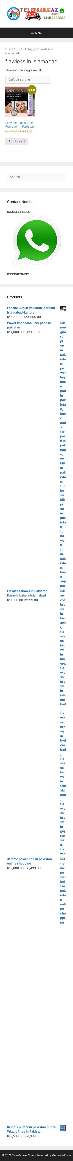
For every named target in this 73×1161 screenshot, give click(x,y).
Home (9, 49)
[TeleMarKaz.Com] (36, 13)
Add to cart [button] (16, 141)
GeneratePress (61, 1155)
